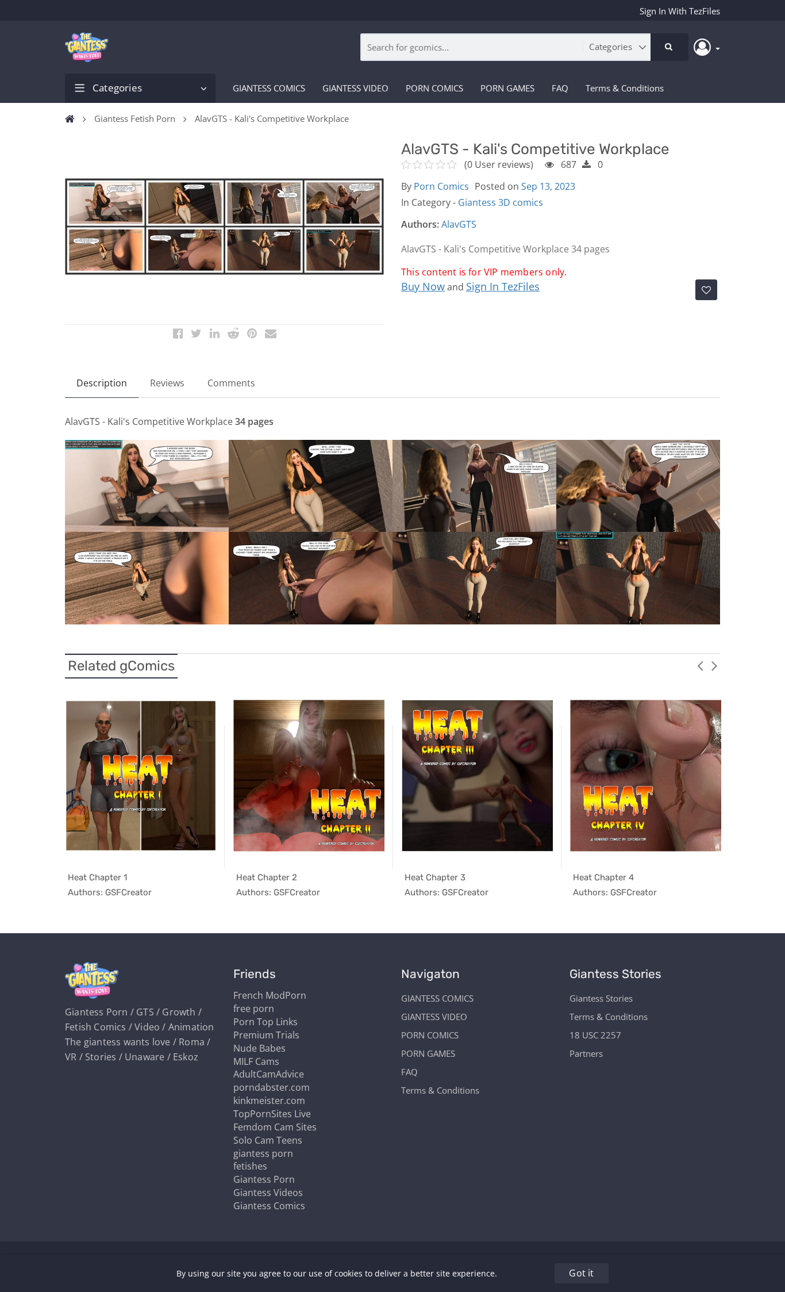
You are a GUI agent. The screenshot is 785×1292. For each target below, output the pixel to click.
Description (101, 383)
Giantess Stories (601, 998)
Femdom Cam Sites (275, 1127)
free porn (253, 1008)
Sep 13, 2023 (548, 186)
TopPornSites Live (272, 1113)
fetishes (250, 1166)
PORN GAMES (507, 88)
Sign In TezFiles (503, 286)
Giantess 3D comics (500, 202)
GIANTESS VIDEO (355, 88)
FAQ (560, 88)
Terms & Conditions (625, 88)
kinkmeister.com (269, 1100)
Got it (581, 1273)
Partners (586, 1053)
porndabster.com (271, 1087)
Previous (700, 665)
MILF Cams (256, 1061)
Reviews (167, 383)
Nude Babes (259, 1048)
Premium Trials (266, 1035)
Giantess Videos (268, 1192)
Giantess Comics (269, 1205)
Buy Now (423, 286)
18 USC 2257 (595, 1035)
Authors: (420, 224)
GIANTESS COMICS (269, 88)
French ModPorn (269, 995)
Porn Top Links (265, 1021)
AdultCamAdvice (268, 1074)
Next (714, 665)
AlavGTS (458, 224)
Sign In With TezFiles (680, 11)
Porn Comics (441, 186)
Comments (231, 383)
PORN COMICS (434, 88)
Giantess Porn (264, 1179)
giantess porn (263, 1153)
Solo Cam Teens (267, 1140)
